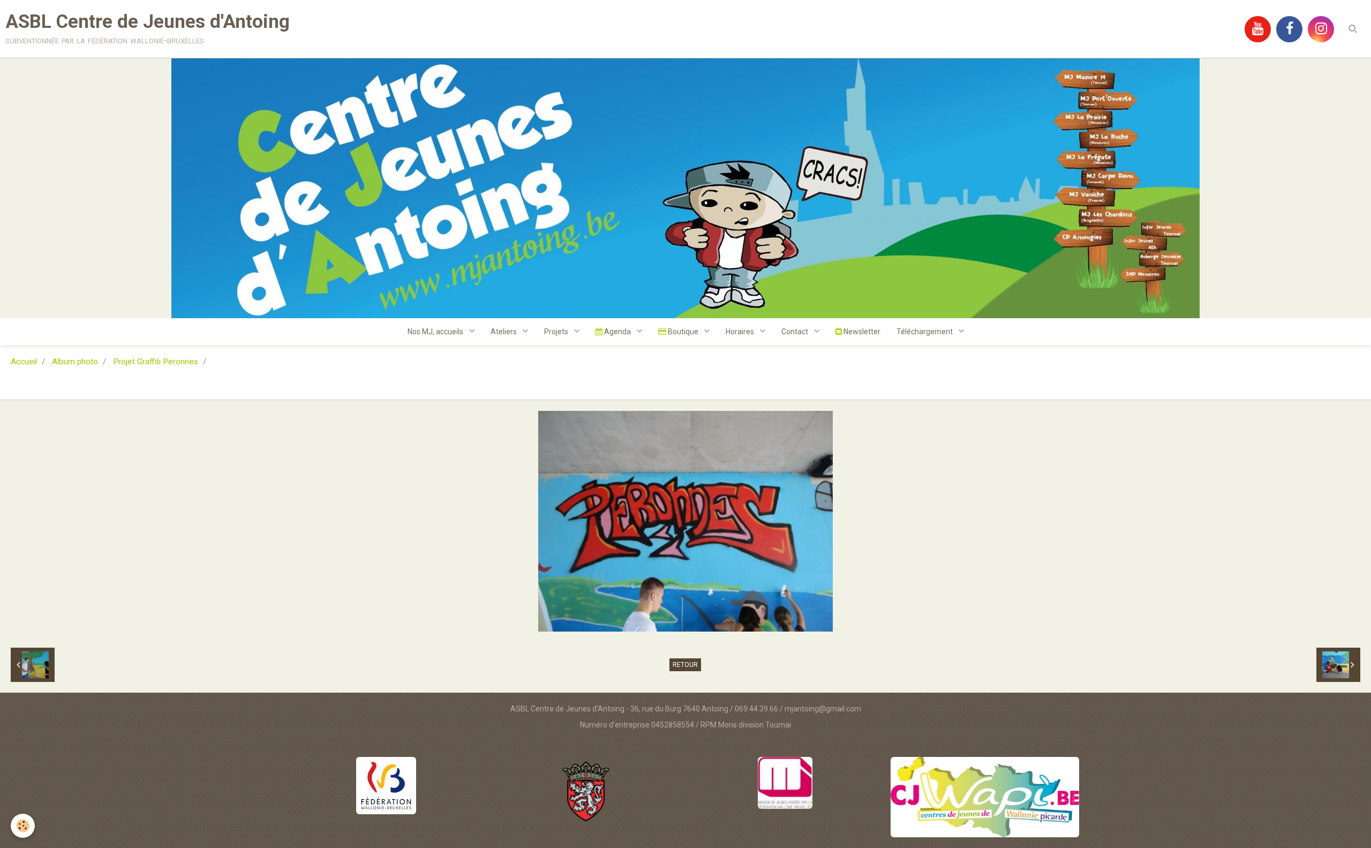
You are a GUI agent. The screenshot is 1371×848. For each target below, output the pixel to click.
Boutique (683, 331)
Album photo (75, 361)
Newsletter (861, 331)
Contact (795, 331)
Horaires (741, 331)
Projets (557, 331)
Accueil (24, 361)
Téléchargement (925, 331)
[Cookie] (23, 826)
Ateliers (504, 331)
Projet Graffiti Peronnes (155, 361)
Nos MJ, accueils (436, 331)
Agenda (617, 331)
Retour (685, 665)
